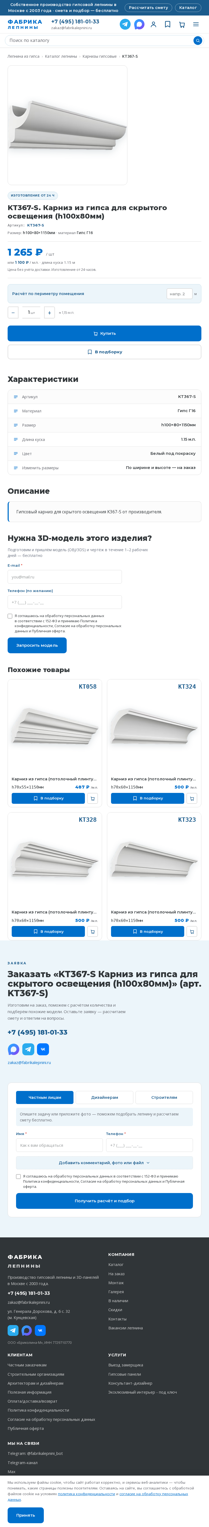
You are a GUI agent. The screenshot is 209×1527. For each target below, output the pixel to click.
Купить (108, 333)
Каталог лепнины (61, 56)
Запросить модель (37, 645)
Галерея (116, 1291)
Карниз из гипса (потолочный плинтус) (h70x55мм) (55, 779)
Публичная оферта (48, 630)
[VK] (43, 1049)
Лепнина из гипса (23, 56)
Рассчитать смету (148, 7)
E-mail (15, 565)
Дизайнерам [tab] (104, 1097)
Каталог (188, 7)
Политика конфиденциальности (51, 1181)
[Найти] (197, 40)
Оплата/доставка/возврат (32, 1401)
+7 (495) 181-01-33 (75, 22)
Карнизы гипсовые (99, 56)
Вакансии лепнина (125, 1327)
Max (12, 1471)
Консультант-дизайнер (130, 1383)
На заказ (116, 1273)
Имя (21, 1134)
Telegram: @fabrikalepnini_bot (35, 1453)
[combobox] (100, 40)
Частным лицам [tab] (45, 1097)
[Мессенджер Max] (139, 24)
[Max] (26, 1330)
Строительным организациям (36, 1374)
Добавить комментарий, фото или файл (101, 1162)
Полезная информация (29, 1392)
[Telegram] (125, 24)
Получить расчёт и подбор (104, 1200)
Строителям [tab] (164, 1097)
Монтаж (116, 1282)
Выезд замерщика (125, 1364)
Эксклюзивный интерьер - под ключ (142, 1392)
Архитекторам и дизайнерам (35, 1383)
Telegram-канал (23, 1462)
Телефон (116, 1134)
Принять (25, 1515)
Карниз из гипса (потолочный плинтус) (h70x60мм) (154, 779)
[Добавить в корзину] (92, 798)
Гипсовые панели (124, 1374)
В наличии (118, 1300)
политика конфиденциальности (86, 1493)
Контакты (117, 1318)
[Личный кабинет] (153, 24)
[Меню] (195, 24)
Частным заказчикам (27, 1364)
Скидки (115, 1309)
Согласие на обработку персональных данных (121, 1181)
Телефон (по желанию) (30, 590)
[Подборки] (167, 24)
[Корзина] (181, 24)
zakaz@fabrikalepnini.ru (71, 28)
